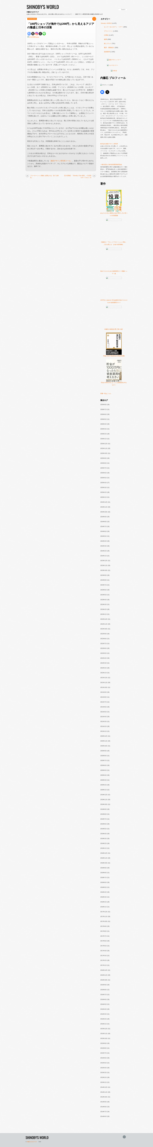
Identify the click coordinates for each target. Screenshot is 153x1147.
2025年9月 (103, 458)
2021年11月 (103, 682)
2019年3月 (103, 838)
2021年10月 (103, 687)
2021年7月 (103, 702)
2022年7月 (103, 643)
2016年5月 (103, 1004)
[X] (33, 33)
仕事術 (106, 35)
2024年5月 (103, 536)
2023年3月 (103, 604)
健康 (105, 39)
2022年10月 (103, 629)
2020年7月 (103, 760)
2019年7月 (103, 819)
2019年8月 (103, 814)
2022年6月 (103, 648)
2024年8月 (103, 521)
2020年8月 (103, 755)
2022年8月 (103, 638)
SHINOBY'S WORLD (43, 6)
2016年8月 (103, 989)
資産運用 (107, 52)
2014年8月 (103, 1106)
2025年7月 (103, 468)
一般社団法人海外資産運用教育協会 (111, 164)
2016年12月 (103, 970)
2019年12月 (103, 794)
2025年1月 (103, 497)
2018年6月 (103, 882)
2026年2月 (103, 434)
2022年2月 (103, 668)
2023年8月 (103, 580)
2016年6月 (103, 999)
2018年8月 (103, 872)
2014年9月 (103, 1102)
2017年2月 (103, 960)
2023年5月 (103, 595)
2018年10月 (103, 863)
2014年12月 (103, 1087)
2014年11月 (103, 1092)
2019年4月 (103, 833)
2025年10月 (103, 453)
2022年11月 (103, 624)
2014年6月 (103, 1116)
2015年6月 (103, 1058)
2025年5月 (103, 477)
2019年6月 (103, 824)
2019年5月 (103, 829)
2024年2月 (103, 551)
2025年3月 (103, 487)
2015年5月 (103, 1063)
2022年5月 (103, 653)
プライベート (108, 31)
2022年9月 (103, 634)
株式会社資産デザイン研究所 (109, 144)
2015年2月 (103, 1077)
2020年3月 (103, 780)
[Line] (44, 33)
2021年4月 (103, 716)
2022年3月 (103, 663)
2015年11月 (103, 1033)
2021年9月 (103, 692)
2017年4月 (103, 950)
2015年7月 (103, 1053)
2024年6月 (103, 531)
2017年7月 (103, 936)
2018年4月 (103, 892)
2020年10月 (103, 746)
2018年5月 (103, 887)
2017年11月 (103, 916)
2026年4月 (103, 424)
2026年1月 (103, 439)
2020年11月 (103, 741)
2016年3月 (103, 1014)
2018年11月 (103, 858)
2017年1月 (103, 965)
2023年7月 (103, 585)
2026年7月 (103, 409)
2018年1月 (103, 907)
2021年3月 (103, 721)
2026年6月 (103, 414)
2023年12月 (103, 560)
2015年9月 (103, 1043)
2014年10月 (103, 1097)
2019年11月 (103, 799)
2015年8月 (103, 1048)
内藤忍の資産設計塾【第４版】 (113, 329)
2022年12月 (103, 619)
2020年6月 (103, 765)
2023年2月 (103, 609)
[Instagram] (36, 33)
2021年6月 (103, 707)
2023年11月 (103, 565)
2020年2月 (103, 785)
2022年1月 (103, 673)
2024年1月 (103, 556)
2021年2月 (103, 726)
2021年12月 (103, 677)
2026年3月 (103, 429)
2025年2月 (103, 492)
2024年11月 (103, 507)
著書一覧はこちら (105, 393)
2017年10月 (103, 921)
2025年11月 (103, 448)
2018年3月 (103, 897)
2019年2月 (103, 843)
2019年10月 (103, 804)
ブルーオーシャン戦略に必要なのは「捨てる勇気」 (43, 176)
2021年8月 (103, 697)
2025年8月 (103, 463)
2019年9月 (103, 809)
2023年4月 (103, 599)
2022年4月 (103, 658)
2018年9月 (103, 868)
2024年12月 (103, 502)
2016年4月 (103, 1009)
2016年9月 (103, 985)
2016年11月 (103, 975)
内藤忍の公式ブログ (32, 1141)
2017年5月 (103, 946)
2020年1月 (103, 790)
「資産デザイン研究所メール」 (60, 161)
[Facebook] (29, 33)
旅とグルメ (107, 43)
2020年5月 (103, 770)
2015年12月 (103, 1028)
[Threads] (40, 33)
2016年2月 (103, 1019)
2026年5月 (103, 419)
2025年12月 (103, 443)
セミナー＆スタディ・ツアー (113, 27)
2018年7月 (103, 877)
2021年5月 (103, 712)
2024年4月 (103, 541)
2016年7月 (103, 994)
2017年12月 (103, 911)
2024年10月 (103, 512)
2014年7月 (103, 1111)
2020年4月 (103, 775)
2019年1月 (103, 848)
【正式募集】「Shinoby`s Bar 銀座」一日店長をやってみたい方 (79, 176)
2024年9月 (103, 516)
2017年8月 (103, 931)
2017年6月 (103, 941)
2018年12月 (103, 853)
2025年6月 (103, 473)
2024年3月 (103, 546)
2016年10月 (103, 980)
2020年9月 (103, 751)
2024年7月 (103, 526)
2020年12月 (103, 736)
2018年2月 (103, 902)
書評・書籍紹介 (109, 47)
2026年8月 (103, 404)
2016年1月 (103, 1024)
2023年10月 (103, 570)
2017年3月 (103, 955)
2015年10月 (103, 1038)
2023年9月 (103, 575)
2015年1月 (103, 1082)
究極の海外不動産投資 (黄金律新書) (114, 356)
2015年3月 (103, 1072)
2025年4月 (103, 482)
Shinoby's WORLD (106, 23)
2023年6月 (103, 590)
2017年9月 (103, 926)
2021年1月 (103, 731)
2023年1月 (103, 614)
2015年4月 (103, 1068)
